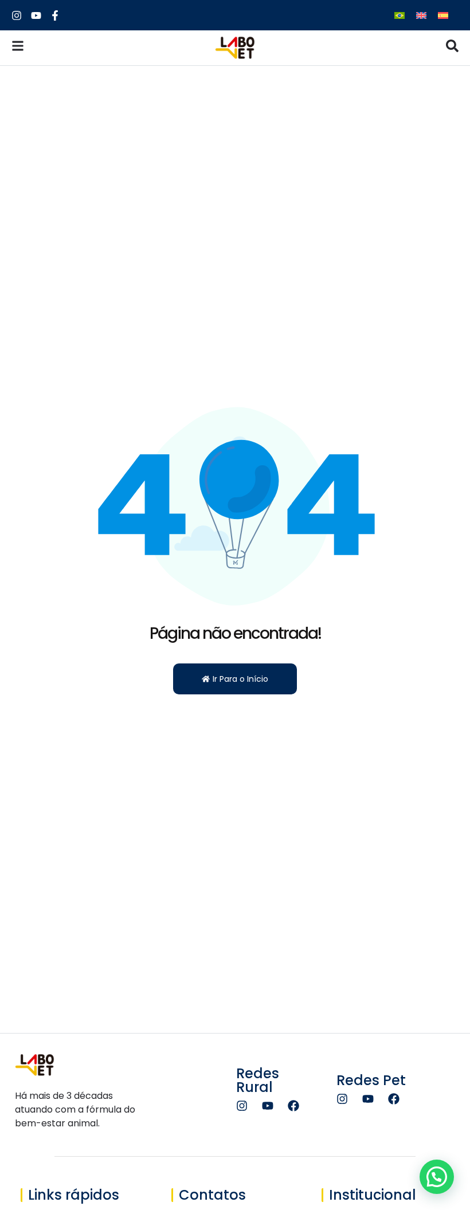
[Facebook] (293, 1105)
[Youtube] (267, 1105)
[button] (437, 1177)
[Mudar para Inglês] (421, 15)
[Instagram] (241, 1105)
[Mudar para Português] (399, 15)
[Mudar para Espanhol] (443, 15)
